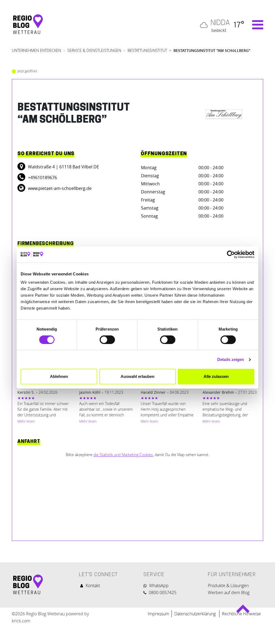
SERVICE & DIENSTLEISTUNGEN (94, 50)
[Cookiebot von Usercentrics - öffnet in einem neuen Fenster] (230, 254)
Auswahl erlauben (137, 376)
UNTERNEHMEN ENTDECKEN (36, 50)
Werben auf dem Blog (228, 592)
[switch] (107, 339)
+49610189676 (42, 177)
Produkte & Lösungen (228, 585)
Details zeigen (230, 359)
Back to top (242, 611)
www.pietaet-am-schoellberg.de (59, 188)
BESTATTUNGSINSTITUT (147, 50)
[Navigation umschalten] (255, 24)
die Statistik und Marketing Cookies (123, 454)
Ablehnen (59, 376)
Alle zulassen (216, 376)
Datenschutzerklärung (195, 614)
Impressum (158, 614)
